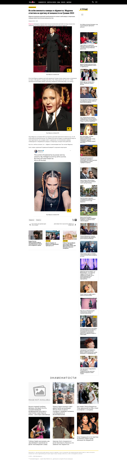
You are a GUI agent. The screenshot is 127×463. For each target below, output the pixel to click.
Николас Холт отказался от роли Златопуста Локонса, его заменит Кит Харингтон (63, 442)
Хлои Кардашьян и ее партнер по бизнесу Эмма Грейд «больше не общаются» (87, 438)
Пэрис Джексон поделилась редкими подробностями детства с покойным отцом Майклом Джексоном (88, 47)
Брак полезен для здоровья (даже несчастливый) (37, 224)
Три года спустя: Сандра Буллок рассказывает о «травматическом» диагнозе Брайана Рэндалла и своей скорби (88, 371)
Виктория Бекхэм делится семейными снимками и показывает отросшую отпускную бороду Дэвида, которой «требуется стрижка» (88, 160)
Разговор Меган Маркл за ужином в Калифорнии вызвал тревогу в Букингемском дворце (88, 101)
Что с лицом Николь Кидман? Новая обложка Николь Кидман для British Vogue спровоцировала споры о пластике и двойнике (88, 119)
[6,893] (88, 326)
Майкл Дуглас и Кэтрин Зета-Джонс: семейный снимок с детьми (87, 83)
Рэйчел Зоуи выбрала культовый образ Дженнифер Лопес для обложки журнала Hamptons (69, 245)
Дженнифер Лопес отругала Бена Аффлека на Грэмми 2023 (65, 224)
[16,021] (88, 134)
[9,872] (88, 43)
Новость (38, 220)
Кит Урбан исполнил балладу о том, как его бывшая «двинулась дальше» (89, 26)
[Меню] (96, 2)
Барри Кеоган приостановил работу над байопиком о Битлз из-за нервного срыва (35, 243)
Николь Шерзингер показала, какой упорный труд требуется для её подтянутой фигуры (88, 237)
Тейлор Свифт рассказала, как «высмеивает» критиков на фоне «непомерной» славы (39, 442)
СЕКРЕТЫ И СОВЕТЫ (51, 2)
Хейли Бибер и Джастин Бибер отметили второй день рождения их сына (88, 255)
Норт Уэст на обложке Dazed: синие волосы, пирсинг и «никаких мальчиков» (87, 312)
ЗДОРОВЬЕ (68, 2)
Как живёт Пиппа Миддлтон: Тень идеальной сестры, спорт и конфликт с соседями (87, 408)
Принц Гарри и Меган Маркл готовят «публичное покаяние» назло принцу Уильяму (88, 182)
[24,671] (88, 80)
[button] (93, 2)
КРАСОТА (63, 2)
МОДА (58, 2)
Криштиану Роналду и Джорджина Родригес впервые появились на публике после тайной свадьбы (88, 218)
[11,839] (88, 98)
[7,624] (88, 115)
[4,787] (88, 62)
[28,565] (88, 156)
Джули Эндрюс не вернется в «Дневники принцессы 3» (52, 244)
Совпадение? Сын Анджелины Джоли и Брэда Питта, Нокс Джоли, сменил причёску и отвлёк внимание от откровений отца (88, 351)
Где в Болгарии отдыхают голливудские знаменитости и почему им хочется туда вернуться (87, 199)
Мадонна (31, 24)
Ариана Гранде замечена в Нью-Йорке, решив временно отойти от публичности (88, 65)
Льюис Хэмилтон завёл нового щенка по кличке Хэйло (87, 294)
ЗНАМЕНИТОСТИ (42, 2)
